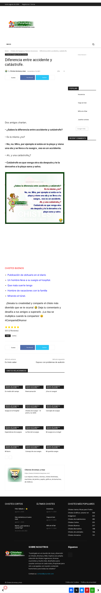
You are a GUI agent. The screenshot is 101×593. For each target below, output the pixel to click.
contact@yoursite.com (45, 574)
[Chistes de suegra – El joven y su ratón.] (34, 401)
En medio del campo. (12, 391)
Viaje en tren (82, 103)
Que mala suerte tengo (20, 285)
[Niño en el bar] (72, 113)
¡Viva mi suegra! (51, 391)
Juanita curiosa (83, 119)
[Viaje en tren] (72, 105)
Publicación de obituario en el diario (27, 275)
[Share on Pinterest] (87, 590)
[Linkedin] (30, 486)
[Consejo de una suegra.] (34, 442)
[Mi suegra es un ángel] (55, 423)
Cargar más (81, 129)
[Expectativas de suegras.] (14, 423)
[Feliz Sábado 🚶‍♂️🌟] (9, 511)
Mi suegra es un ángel (53, 432)
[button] (93, 44)
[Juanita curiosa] (72, 122)
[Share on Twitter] (76, 590)
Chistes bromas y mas (18, 71)
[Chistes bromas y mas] (6, 71)
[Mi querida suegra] (55, 442)
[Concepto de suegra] (55, 401)
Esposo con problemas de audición (50, 362)
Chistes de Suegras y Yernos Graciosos (24, 51)
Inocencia (81, 94)
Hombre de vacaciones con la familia (27, 290)
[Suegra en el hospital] (14, 401)
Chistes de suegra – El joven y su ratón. (33, 412)
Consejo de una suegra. (33, 451)
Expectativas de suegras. (13, 432)
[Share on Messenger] (81, 590)
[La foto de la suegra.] (34, 423)
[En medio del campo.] (14, 382)
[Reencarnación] (34, 382)
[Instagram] (84, 4)
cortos (14, 336)
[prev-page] (6, 457)
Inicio (7, 51)
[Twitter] (87, 4)
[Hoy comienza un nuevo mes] (9, 519)
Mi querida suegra (52, 451)
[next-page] (10, 457)
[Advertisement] (67, 24)
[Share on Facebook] (71, 590)
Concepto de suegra (53, 411)
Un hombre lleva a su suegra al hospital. (29, 280)
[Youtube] (94, 4)
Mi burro (7, 451)
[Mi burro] (14, 442)
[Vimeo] (91, 4)
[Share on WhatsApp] (92, 590)
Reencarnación (30, 391)
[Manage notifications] (5, 588)
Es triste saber (11, 362)
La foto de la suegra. (32, 432)
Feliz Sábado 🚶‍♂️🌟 (21, 509)
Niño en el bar (82, 111)
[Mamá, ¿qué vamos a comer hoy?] (9, 528)
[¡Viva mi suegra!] (55, 382)
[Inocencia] (72, 96)
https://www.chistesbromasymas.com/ (37, 473)
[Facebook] (81, 4)
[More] (52, 77)
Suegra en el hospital (12, 411)
